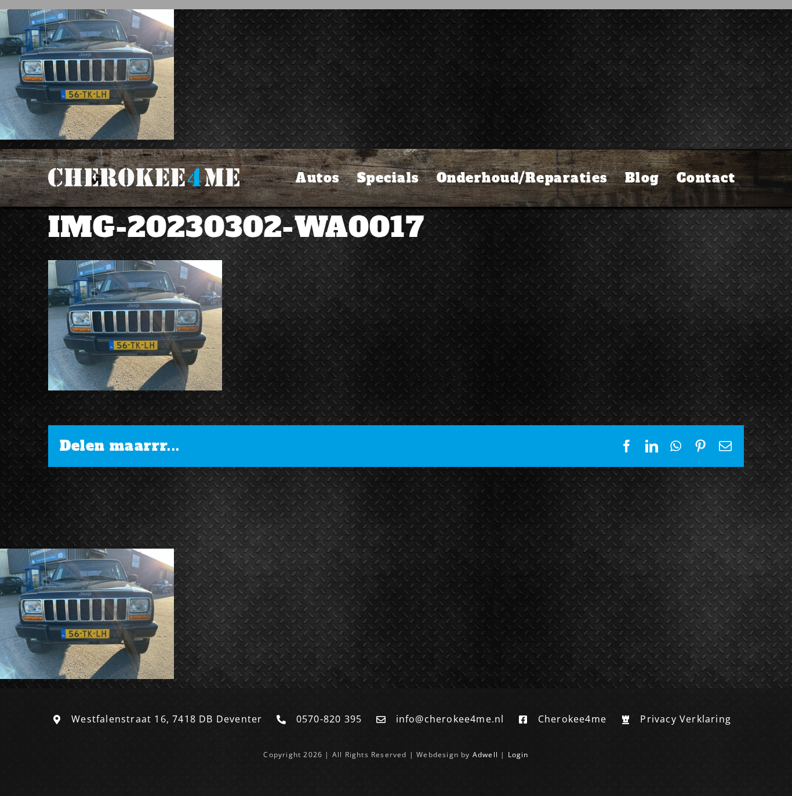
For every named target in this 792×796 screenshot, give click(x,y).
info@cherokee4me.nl (450, 719)
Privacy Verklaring (685, 719)
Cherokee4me (572, 719)
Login (518, 755)
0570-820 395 (329, 719)
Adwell (485, 755)
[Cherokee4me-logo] (143, 165)
